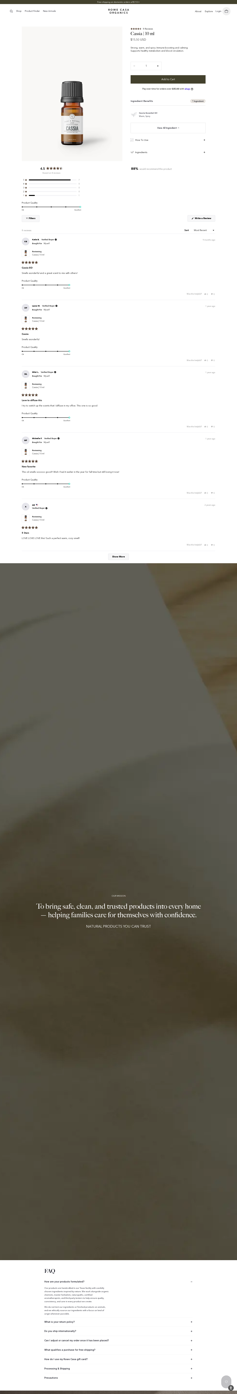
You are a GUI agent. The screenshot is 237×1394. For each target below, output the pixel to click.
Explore (209, 11)
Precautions (51, 1377)
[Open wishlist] (226, 1381)
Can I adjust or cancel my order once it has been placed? (76, 1340)
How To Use (141, 139)
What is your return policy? (59, 1321)
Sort (186, 230)
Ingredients (141, 152)
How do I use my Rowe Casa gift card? (66, 1359)
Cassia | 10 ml (38, 254)
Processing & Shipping (57, 1368)
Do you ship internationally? (60, 1331)
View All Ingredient (167, 127)
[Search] (11, 11)
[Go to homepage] (118, 11)
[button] (142, 29)
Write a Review (204, 219)
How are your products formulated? (64, 1281)
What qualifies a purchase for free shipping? (69, 1349)
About (198, 11)
